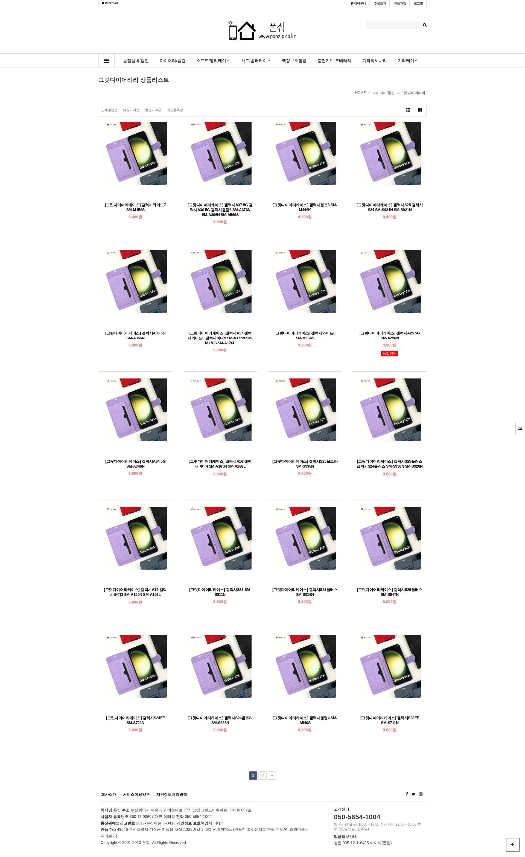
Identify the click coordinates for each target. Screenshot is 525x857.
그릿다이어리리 (412, 93)
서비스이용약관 (136, 794)
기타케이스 (408, 61)
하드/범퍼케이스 (256, 61)
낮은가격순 (131, 110)
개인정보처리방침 (171, 794)
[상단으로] (513, 845)
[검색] (425, 25)
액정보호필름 (294, 61)
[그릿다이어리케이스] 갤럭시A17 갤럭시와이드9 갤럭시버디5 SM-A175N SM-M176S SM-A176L (220, 338)
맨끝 (272, 775)
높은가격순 (153, 110)
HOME (360, 93)
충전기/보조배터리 (334, 61)
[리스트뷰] (408, 110)
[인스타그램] (420, 794)
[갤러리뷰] (420, 110)
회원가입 (400, 3)
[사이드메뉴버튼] (520, 428)
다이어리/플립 (172, 61)
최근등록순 (175, 110)
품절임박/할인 (136, 61)
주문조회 (380, 3)
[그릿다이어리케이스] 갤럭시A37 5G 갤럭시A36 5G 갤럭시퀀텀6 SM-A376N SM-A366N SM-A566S (220, 210)
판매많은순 (109, 110)
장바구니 (359, 3)
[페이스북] (407, 794)
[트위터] (413, 794)
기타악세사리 (374, 61)
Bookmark (111, 3)
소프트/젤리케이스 (213, 61)
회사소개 (108, 794)
